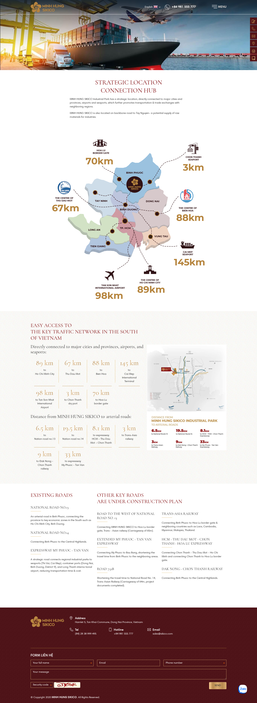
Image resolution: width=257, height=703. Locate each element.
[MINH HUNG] (49, 7)
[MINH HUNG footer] (47, 621)
